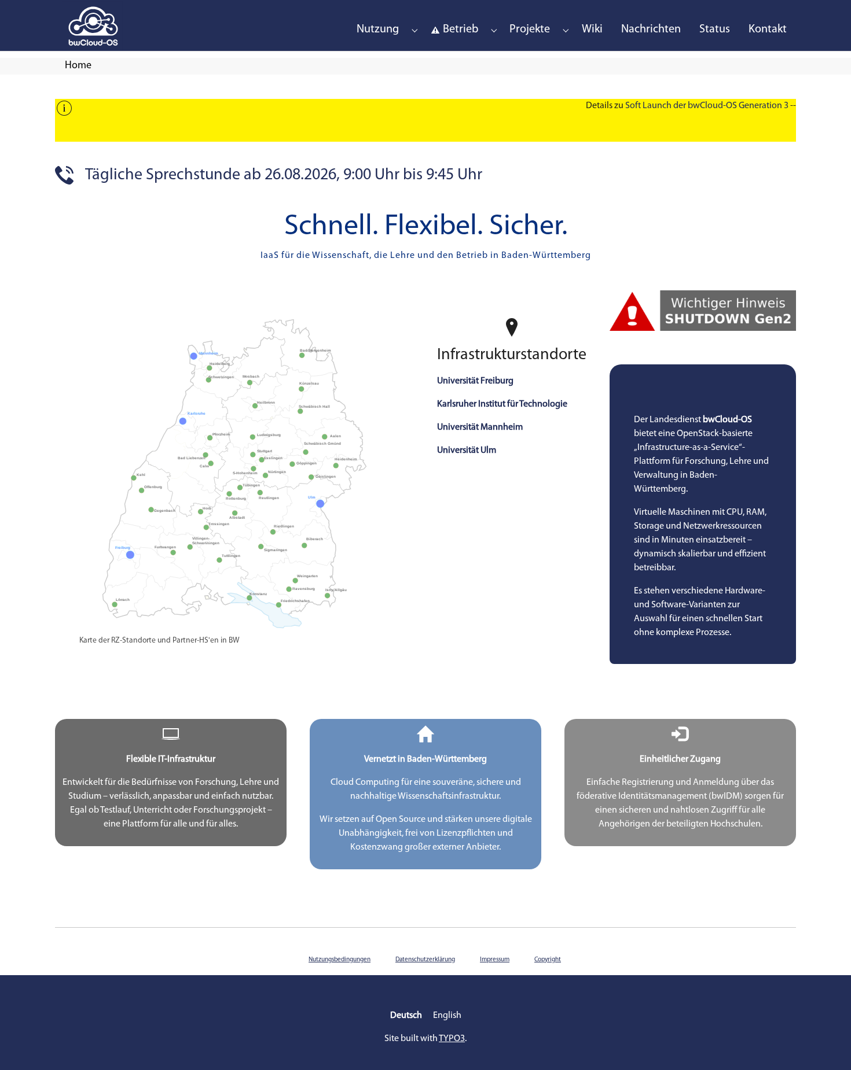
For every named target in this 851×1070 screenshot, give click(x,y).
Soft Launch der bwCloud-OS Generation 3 (706, 105)
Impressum (494, 960)
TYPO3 (452, 1038)
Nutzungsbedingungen (340, 960)
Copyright (547, 960)
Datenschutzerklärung (425, 960)
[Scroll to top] (825, 1044)
